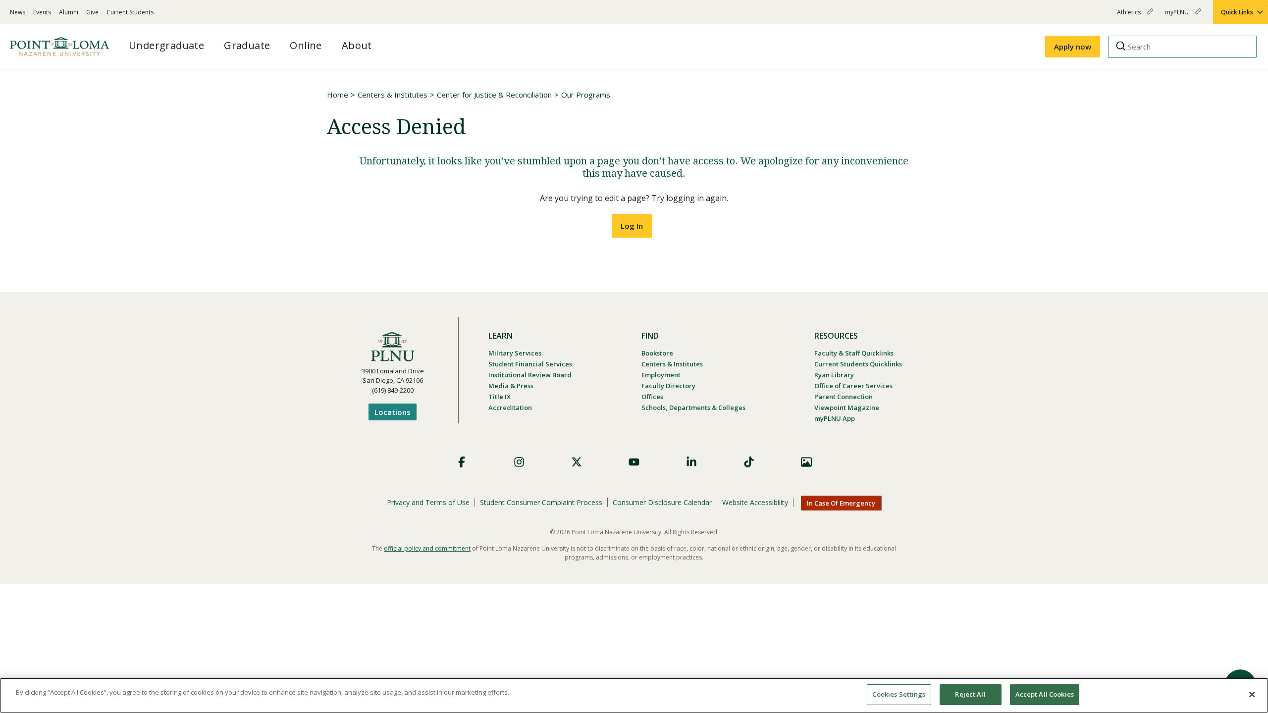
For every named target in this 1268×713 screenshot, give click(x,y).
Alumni (68, 12)
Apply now (1072, 46)
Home (337, 95)
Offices (652, 396)
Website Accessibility (755, 502)
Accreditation (510, 407)
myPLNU (1177, 16)
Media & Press (510, 385)
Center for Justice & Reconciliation (494, 95)
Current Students (130, 12)
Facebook (462, 462)
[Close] (1252, 694)
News (17, 12)
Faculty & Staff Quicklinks (854, 353)
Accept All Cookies (1044, 694)
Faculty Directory (668, 385)
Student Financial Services (530, 363)
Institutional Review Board (530, 374)
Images (806, 462)
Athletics (1129, 16)
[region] (634, 695)
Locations (392, 412)
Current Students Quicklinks (858, 363)
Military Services (514, 353)
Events (42, 12)
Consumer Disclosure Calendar (662, 502)
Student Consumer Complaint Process (541, 502)
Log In (632, 226)
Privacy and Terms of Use (428, 502)
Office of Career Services (853, 385)
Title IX (499, 396)
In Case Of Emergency (841, 503)
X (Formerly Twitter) (576, 462)
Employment (661, 374)
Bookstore (657, 353)
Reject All (970, 694)
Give (92, 12)
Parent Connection (843, 396)
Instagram (519, 462)
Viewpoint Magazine (846, 407)
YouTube (634, 462)
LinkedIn (691, 462)
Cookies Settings (898, 694)
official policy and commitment (427, 548)
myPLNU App (834, 418)
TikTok (749, 462)
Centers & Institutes (392, 95)
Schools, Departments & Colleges (693, 407)
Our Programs (585, 95)
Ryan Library (834, 374)
